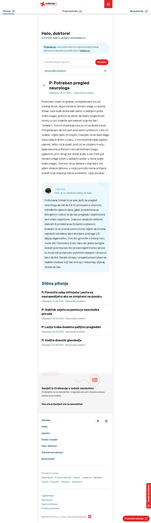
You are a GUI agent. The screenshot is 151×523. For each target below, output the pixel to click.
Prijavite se (50, 47)
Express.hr (77, 482)
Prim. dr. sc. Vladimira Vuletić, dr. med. (73, 193)
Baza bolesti (48, 459)
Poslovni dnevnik (63, 477)
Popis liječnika (70, 11)
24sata (45, 482)
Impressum (47, 500)
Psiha (44, 426)
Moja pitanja (136, 11)
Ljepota (46, 433)
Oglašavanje (48, 495)
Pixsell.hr (65, 482)
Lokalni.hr (86, 477)
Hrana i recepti (49, 439)
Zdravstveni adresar (52, 452)
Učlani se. (85, 50)
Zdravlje (46, 420)
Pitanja (7, 11)
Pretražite (101, 62)
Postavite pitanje (134, 518)
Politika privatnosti (51, 508)
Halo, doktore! (49, 446)
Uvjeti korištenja (49, 504)
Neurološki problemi (84, 93)
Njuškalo (98, 477)
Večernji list (47, 477)
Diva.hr (76, 477)
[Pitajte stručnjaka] (148, 495)
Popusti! (55, 482)
